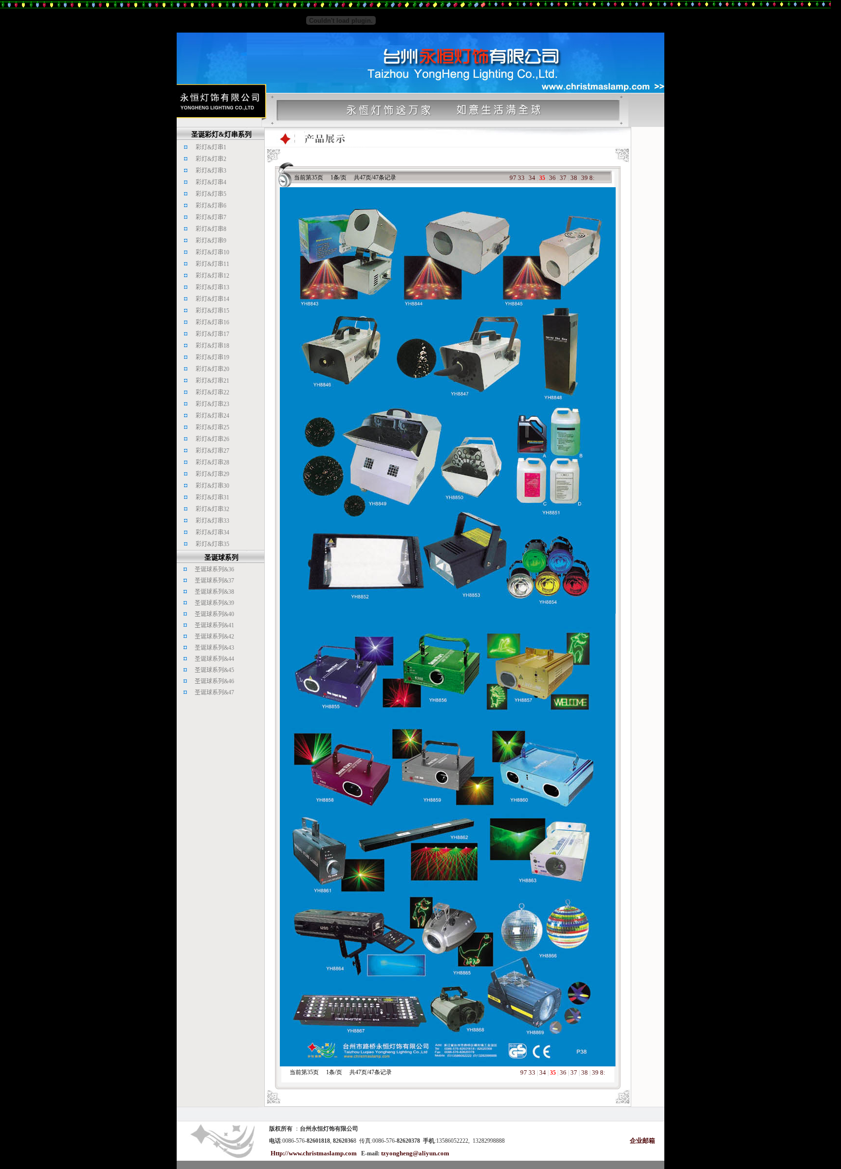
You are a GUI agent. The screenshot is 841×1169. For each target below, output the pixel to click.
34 (532, 177)
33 (521, 177)
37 (563, 177)
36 (552, 177)
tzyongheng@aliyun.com (415, 1153)
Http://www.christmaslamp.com (314, 1153)
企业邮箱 (642, 1140)
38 (573, 177)
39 (584, 177)
